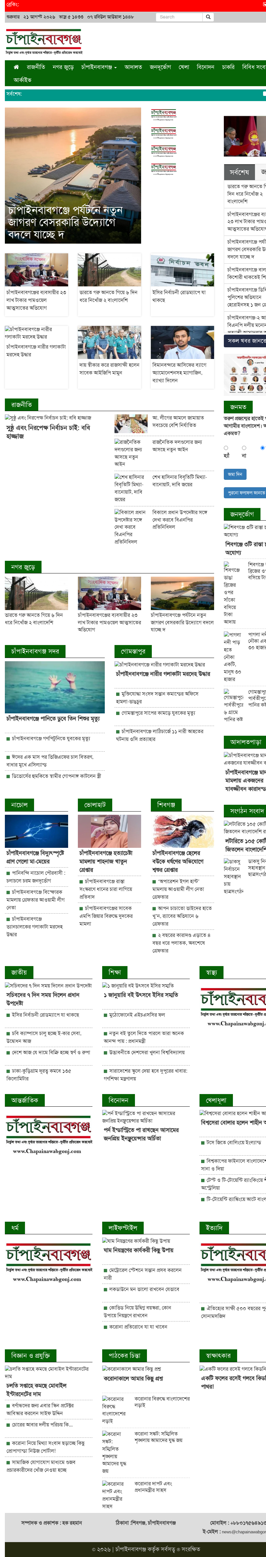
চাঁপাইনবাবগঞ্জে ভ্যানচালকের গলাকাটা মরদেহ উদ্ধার (34, 927)
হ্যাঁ (226, 455)
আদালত (133, 67)
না (244, 455)
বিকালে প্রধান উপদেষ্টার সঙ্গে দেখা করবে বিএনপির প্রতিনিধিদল (179, 520)
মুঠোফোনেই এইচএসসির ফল (136, 1014)
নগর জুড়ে (63, 67)
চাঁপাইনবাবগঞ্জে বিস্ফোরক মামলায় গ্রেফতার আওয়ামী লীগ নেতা (35, 900)
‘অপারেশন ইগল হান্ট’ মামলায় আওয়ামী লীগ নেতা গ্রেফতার (178, 889)
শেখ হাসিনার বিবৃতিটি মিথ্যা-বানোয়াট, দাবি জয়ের (179, 481)
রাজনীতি (36, 67)
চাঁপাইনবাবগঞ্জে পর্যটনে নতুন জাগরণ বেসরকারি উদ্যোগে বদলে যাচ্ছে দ (65, 222)
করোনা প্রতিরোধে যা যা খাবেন (137, 1326)
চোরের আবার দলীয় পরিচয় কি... (42, 1424)
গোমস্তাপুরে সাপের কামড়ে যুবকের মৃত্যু (157, 712)
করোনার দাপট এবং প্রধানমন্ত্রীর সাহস (153, 1487)
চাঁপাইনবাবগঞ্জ (130, 1549)
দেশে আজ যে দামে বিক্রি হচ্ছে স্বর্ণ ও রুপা (50, 1052)
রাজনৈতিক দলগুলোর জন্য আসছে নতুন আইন (177, 446)
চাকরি (228, 67)
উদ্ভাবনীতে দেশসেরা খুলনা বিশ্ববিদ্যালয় (146, 1052)
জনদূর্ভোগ (160, 67)
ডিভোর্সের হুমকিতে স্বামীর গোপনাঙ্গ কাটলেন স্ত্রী (56, 776)
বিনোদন (205, 67)
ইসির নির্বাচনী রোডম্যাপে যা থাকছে (45, 1014)
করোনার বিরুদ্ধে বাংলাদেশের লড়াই (162, 1402)
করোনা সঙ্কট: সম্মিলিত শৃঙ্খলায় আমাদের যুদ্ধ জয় (158, 1437)
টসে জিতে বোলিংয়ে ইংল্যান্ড (233, 1142)
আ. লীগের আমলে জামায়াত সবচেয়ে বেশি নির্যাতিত (178, 421)
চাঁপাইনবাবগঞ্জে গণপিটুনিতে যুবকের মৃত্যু (50, 738)
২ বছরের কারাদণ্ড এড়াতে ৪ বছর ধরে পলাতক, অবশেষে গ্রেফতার (181, 943)
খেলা (184, 67)
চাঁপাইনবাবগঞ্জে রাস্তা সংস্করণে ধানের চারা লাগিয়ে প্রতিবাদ (105, 889)
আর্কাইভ (22, 80)
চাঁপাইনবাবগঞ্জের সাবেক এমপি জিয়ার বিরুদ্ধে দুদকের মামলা (106, 916)
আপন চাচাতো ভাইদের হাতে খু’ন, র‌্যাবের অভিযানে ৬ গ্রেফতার (182, 916)
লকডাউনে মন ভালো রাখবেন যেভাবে (143, 1289)
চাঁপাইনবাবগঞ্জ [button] (97, 67)
